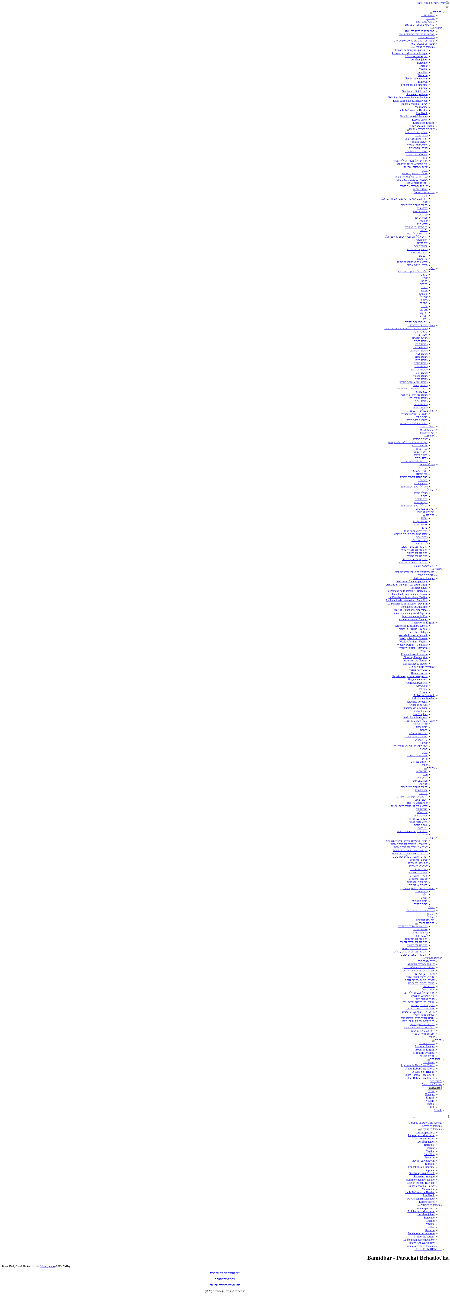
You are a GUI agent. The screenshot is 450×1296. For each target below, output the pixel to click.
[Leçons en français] (412, 47)
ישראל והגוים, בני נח (417, 154)
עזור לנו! (430, 18)
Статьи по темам (417, 669)
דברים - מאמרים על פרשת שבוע (410, 856)
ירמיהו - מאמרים (419, 875)
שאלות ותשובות (433, 957)
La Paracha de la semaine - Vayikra (408, 597)
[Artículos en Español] (410, 699)
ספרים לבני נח (427, 1055)
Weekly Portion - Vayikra (413, 641)
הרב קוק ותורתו (426, 923)
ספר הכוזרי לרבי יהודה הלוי (420, 910)
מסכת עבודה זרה (418, 397)
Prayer (424, 650)
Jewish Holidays (418, 632)
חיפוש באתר (428, 15)
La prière (422, 87)
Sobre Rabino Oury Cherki (419, 1074)
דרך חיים (423, 480)
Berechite (422, 62)
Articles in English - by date (412, 628)
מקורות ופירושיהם (425, 973)
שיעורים (437, 27)
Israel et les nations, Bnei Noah (410, 100)
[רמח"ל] (426, 490)
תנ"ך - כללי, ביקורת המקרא (413, 271)
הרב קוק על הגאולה (417, 556)
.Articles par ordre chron (421, 1211)
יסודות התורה (420, 723)
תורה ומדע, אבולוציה (416, 138)
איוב (425, 318)
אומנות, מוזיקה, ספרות (423, 1033)
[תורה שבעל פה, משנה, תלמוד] (401, 889)
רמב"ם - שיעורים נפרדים (414, 461)
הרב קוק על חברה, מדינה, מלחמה (410, 951)
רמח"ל (431, 489)
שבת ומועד (429, 986)
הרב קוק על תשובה (417, 552)
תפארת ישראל (420, 470)
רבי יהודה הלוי (427, 432)
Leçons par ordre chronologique (410, 53)
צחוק (425, 758)
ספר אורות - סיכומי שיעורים (413, 926)
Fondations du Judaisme (414, 606)
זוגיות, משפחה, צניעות (416, 167)
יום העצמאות (420, 211)
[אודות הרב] (428, 1060)
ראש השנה (422, 239)
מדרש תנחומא (420, 337)
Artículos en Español (423, 698)
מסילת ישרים (420, 492)
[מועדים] (425, 769)
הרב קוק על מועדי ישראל (414, 549)
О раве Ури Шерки (423, 1071)
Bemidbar (429, 1227)
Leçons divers (420, 119)
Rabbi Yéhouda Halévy (414, 103)
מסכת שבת (421, 344)
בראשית (423, 274)
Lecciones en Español (422, 125)
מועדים (431, 768)
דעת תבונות (421, 499)
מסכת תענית (421, 363)
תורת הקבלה (421, 904)
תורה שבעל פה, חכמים (422, 410)
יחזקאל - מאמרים (418, 878)
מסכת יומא (422, 353)
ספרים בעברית (427, 1043)
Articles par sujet (425, 1208)
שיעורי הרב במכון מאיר (422, 43)
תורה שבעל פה (420, 900)
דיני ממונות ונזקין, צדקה (422, 1024)
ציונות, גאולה (428, 989)
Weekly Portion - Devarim (413, 647)
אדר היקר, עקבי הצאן (416, 530)
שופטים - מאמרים (418, 862)
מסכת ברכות (421, 341)
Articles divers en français (413, 619)
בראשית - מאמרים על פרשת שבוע (409, 843)
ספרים (438, 1040)
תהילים (424, 315)
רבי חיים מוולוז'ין (426, 511)
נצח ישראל (422, 473)
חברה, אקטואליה (418, 148)
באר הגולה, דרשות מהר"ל (414, 477)
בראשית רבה (420, 331)
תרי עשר (423, 312)
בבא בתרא (422, 391)
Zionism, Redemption (415, 657)
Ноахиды (422, 688)
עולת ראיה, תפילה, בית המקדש (411, 533)
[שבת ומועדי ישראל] (413, 193)
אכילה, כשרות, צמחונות (415, 173)
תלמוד (424, 894)
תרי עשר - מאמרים (417, 881)
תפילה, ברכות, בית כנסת (421, 983)
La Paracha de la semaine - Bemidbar (407, 600)
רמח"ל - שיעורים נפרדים (414, 505)
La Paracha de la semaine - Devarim (407, 603)
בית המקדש (421, 739)
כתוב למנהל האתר (425, 21)
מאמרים (437, 568)
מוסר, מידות (421, 135)
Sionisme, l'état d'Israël (415, 91)
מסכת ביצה (421, 359)
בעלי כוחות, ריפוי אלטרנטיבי (419, 1027)
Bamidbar (422, 72)
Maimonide (421, 106)
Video (43, 1266)
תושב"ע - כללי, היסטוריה (414, 413)
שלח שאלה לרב (426, 960)
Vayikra (423, 68)
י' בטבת (423, 255)
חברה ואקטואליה (418, 733)
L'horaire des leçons (416, 56)
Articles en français (424, 578)
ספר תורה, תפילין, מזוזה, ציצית (411, 176)
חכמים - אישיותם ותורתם (414, 423)
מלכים (424, 299)
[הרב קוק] (424, 515)
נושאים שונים (420, 189)
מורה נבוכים (421, 458)
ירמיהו (424, 306)
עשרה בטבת (421, 824)
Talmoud (423, 81)
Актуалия (422, 685)
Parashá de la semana (416, 707)
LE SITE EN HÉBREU (428, 1249)
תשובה (424, 730)
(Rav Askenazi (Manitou (414, 116)
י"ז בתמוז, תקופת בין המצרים (412, 796)
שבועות (423, 220)
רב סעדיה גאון (427, 429)
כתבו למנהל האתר (225, 1279)
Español (430, 1103)
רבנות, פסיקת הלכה (417, 420)
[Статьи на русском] (410, 667)
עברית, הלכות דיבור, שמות (420, 976)
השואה (424, 749)
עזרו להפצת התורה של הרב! (225, 1273)
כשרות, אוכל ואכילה (424, 1014)
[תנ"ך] (427, 269)
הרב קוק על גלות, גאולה (415, 948)
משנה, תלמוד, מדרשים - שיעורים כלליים (406, 328)
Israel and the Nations (415, 660)
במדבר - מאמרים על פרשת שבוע (410, 853)
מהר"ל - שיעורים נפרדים (414, 486)
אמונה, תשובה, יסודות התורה (419, 970)
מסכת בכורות (420, 407)
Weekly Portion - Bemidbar (412, 644)
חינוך (425, 170)
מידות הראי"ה (420, 932)
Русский (430, 1100)
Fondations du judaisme (414, 84)
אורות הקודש (420, 521)
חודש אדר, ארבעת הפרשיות (412, 831)
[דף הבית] (431, 13)
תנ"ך (432, 268)
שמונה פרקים (420, 439)
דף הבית (437, 12)
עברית (431, 1091)
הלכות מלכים (420, 454)
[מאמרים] (431, 569)
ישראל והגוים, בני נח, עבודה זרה (410, 745)
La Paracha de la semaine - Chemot (408, 594)
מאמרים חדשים (426, 575)
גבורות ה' (423, 467)
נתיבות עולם (421, 483)
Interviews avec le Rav (415, 616)
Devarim (423, 75)
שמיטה (424, 742)
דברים (424, 287)
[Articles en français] (411, 579)
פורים (425, 834)
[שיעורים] (431, 28)
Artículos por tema (417, 701)
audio (52, 1266)
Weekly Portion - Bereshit (413, 635)
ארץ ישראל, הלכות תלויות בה (419, 992)
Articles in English (424, 622)
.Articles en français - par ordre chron (407, 584)
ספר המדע (422, 448)
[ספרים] (433, 1041)
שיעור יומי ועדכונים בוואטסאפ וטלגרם (414, 40)
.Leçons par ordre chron (421, 1135)
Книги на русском (424, 1052)
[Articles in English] (412, 623)
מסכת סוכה (421, 356)
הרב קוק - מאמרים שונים (414, 954)
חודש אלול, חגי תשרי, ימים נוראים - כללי (406, 236)
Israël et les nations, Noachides (410, 609)
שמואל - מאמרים (418, 866)
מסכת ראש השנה (418, 350)
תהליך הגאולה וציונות (416, 151)
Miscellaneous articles (415, 663)
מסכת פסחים (420, 347)
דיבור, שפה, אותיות (417, 144)
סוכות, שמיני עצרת (417, 249)
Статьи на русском (423, 666)
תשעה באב (421, 799)
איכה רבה (422, 334)
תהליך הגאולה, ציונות (416, 736)
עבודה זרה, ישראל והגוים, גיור (419, 1002)
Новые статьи (419, 673)
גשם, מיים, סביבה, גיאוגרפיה (412, 179)
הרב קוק (430, 514)
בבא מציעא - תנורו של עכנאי (412, 388)
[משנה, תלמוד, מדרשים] (408, 326)
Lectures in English (424, 122)
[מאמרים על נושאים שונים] (405, 721)
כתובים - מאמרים (418, 885)
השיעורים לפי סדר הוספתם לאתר (417, 34)
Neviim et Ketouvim (416, 78)
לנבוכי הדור (421, 543)
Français (430, 1094)
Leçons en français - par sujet (411, 50)
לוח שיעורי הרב (426, 37)
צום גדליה (422, 242)
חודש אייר (422, 208)
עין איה (424, 527)
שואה (425, 157)
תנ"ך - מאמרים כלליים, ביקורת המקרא (407, 840)
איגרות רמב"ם (420, 445)
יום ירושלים (421, 217)
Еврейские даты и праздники (410, 676)
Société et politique (417, 94)
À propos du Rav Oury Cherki (418, 1065)
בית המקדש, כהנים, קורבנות (412, 163)
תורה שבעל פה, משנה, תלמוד (419, 888)
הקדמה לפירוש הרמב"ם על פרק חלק (408, 442)
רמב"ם (431, 435)
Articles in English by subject (411, 625)
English (430, 1097)
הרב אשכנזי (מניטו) (424, 565)
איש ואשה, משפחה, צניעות (420, 1008)
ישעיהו (424, 303)
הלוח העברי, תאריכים (423, 1030)
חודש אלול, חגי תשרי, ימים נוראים (409, 805)
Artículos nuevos (418, 704)
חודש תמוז (422, 223)
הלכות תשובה (420, 451)
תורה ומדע (422, 726)
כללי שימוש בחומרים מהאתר (419, 24)
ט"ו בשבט (422, 258)
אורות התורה (420, 524)
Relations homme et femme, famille (408, 97)
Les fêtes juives (419, 59)
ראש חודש (422, 771)
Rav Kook (422, 113)
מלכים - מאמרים (419, 869)
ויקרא (424, 280)
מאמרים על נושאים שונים (421, 720)
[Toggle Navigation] (447, 7)
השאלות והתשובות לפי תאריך (419, 967)
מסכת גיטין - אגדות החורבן (413, 382)
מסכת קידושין (420, 385)
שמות (425, 277)
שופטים (423, 293)
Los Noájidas (420, 714)
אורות (424, 518)
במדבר (424, 284)
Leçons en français (424, 46)
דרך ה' (424, 496)
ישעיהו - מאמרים (418, 872)
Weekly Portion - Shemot (414, 638)
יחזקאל (424, 309)
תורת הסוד (422, 416)
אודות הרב (436, 1059)
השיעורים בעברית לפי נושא (420, 31)
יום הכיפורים (421, 246)
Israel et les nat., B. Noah (421, 1182)
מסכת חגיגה (421, 372)
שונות (425, 764)
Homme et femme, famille (420, 1179)
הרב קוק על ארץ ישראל (415, 559)
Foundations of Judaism (414, 654)
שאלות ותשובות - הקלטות (414, 186)
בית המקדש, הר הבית (423, 995)
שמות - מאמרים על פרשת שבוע (410, 847)
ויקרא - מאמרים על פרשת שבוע (410, 850)
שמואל (424, 296)
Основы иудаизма (417, 682)
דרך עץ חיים (421, 502)
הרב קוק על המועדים (416, 938)
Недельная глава (418, 679)
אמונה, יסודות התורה (416, 132)
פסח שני (423, 214)
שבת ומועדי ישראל (424, 192)
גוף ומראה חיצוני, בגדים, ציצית (418, 1011)
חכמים (424, 897)
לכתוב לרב (436, 1081)
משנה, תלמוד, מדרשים (422, 325)
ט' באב (424, 230)
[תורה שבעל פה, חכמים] (408, 411)
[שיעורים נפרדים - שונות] (407, 130)
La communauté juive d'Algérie (410, 613)
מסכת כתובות (420, 375)
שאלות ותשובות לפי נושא (421, 964)
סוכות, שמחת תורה (417, 818)
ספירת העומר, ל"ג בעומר (414, 204)
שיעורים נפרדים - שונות (422, 129)
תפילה (431, 907)
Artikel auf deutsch (424, 695)
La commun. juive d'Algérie (419, 1239)
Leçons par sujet (425, 1132)
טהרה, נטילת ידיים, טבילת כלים (417, 1017)
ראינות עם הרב (419, 761)
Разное (423, 692)
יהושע (424, 290)
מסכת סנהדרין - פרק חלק (414, 394)
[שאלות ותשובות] (423, 958)
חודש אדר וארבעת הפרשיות (412, 261)
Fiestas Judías (420, 711)
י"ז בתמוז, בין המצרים (416, 227)
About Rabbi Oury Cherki (420, 1068)
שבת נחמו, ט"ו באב (417, 233)
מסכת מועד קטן (419, 369)
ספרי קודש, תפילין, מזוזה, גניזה (418, 1021)
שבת (425, 195)
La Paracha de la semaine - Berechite (407, 590)
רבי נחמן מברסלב (425, 508)
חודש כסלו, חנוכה (418, 252)
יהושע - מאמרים (419, 859)
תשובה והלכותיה (419, 141)
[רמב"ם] (425, 436)
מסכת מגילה (421, 366)
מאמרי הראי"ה (420, 540)
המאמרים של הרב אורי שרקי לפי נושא (414, 571)
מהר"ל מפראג (427, 464)
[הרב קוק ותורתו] (416, 924)
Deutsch (430, 1107)
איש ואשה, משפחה (417, 755)
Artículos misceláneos (415, 717)
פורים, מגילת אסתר (417, 265)
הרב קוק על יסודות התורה (414, 942)
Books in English (425, 1049)
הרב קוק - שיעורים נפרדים (413, 562)
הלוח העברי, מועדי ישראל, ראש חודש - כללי (404, 198)
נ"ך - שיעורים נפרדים (416, 322)
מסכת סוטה (421, 378)
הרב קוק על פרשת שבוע (414, 546)
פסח (425, 201)
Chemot (423, 65)
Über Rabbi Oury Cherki (421, 1078)
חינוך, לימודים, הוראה (423, 1005)
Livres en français (425, 1046)
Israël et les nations (424, 1236)
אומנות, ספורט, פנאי (417, 182)
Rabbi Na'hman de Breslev (413, 110)
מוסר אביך (422, 537)
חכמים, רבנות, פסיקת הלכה (420, 979)
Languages (434, 1088)
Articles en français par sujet (412, 581)
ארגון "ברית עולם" (432, 1084)
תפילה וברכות (427, 426)
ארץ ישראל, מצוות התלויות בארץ (410, 160)
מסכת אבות (421, 401)
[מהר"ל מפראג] (418, 465)
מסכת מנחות (421, 404)
